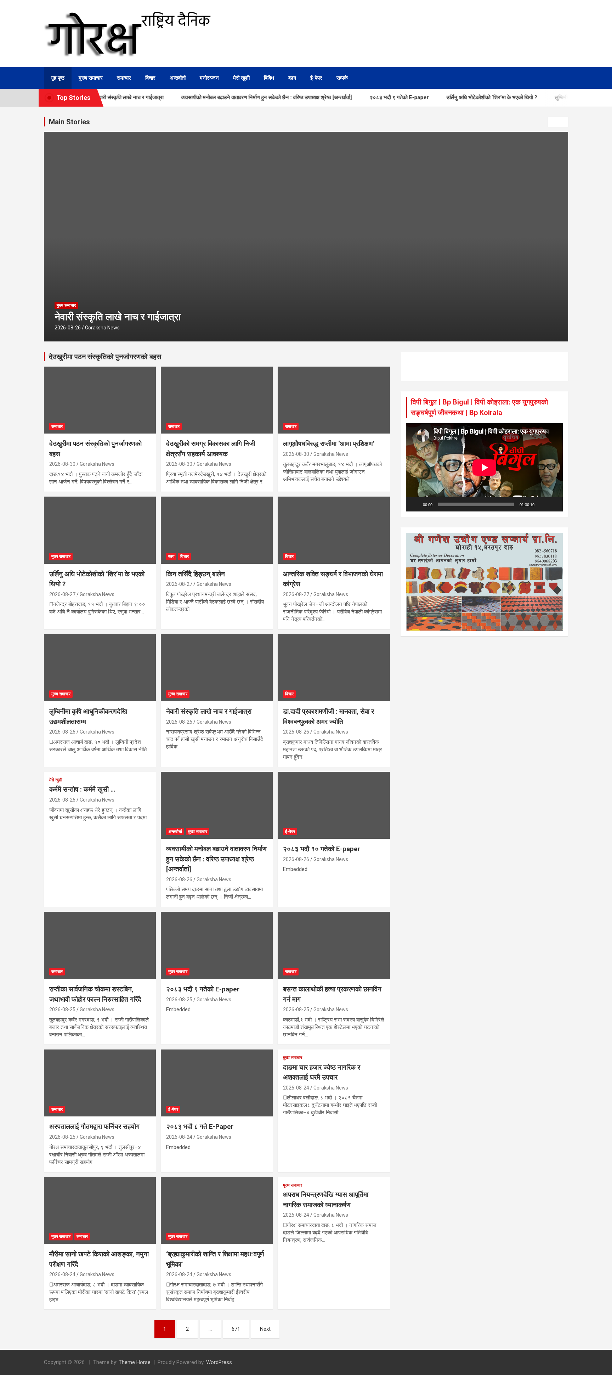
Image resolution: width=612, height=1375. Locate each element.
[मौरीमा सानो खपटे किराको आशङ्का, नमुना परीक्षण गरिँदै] (100, 1210)
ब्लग (292, 78)
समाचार (124, 78)
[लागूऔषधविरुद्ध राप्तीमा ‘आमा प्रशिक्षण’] (333, 400)
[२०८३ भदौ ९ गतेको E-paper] (216, 945)
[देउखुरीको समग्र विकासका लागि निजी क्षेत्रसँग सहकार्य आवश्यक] (216, 400)
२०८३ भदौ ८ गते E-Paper (199, 1126)
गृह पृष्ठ (57, 78)
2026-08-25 (62, 1009)
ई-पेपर (316, 78)
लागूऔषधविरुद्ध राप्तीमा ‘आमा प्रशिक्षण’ (329, 444)
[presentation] (553, 122)
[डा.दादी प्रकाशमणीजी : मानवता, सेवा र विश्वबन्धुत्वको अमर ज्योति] (333, 668)
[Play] (415, 504)
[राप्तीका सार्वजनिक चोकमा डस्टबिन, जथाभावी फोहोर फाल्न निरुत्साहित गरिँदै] (100, 945)
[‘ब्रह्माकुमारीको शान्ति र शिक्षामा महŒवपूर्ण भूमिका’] (216, 1210)
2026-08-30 (62, 464)
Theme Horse (135, 1362)
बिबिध (269, 78)
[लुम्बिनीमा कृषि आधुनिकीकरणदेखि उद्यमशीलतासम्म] (100, 668)
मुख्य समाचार (91, 78)
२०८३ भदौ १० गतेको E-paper (321, 849)
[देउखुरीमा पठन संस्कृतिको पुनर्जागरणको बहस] (100, 400)
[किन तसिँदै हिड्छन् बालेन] (216, 530)
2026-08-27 (62, 594)
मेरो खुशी (241, 78)
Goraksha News (102, 327)
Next (265, 1329)
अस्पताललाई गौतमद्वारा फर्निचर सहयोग (94, 1126)
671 (236, 1329)
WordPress (219, 1362)
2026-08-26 (68, 327)
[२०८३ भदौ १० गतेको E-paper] (333, 805)
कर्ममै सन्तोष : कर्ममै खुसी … (82, 789)
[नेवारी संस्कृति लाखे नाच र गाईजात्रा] (216, 668)
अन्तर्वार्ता (178, 78)
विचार (150, 78)
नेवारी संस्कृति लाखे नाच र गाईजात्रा (118, 317)
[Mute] (542, 504)
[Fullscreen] (553, 504)
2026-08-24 (179, 1137)
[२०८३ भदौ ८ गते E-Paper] (216, 1083)
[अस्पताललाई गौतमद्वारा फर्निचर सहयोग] (100, 1083)
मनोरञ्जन (209, 78)
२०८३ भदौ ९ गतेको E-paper (375, 97)
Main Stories (69, 122)
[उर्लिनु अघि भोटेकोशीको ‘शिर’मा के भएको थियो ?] (100, 530)
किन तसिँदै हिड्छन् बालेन (195, 574)
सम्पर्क (342, 78)
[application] (484, 467)
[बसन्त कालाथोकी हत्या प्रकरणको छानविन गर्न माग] (333, 945)
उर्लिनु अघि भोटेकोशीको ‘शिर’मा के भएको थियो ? (468, 97)
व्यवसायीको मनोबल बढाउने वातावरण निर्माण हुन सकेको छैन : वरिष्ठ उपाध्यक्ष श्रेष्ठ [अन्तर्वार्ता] (243, 97)
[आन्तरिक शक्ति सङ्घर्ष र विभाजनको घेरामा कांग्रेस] (333, 530)
